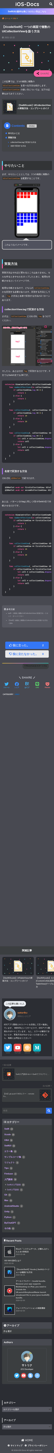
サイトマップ (16, 1445)
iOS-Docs (27, 4)
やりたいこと (14, 133)
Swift (8, 1129)
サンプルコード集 (14, 1157)
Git (7, 1195)
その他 (9, 1228)
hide (32, 126)
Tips (8, 1168)
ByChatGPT (11, 1223)
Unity (8, 1211)
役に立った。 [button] (28, 645)
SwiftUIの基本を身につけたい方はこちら (27, 11)
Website (27, 1053)
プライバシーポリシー (37, 1445)
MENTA (37, 1053)
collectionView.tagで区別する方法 (23, 142)
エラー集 (10, 1151)
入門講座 (10, 1179)
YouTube (18, 1053)
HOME (28, 1440)
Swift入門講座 (14, 1189)
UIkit (17, 694)
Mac (8, 1200)
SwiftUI (9, 1146)
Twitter (8, 1053)
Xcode (9, 1134)
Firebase (10, 1174)
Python (9, 1217)
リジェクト (11, 1162)
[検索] (49, 1111)
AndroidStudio (13, 1206)
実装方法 (12, 137)
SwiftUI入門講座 (15, 1185)
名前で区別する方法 (18, 146)
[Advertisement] (27, 822)
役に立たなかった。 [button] (28, 653)
